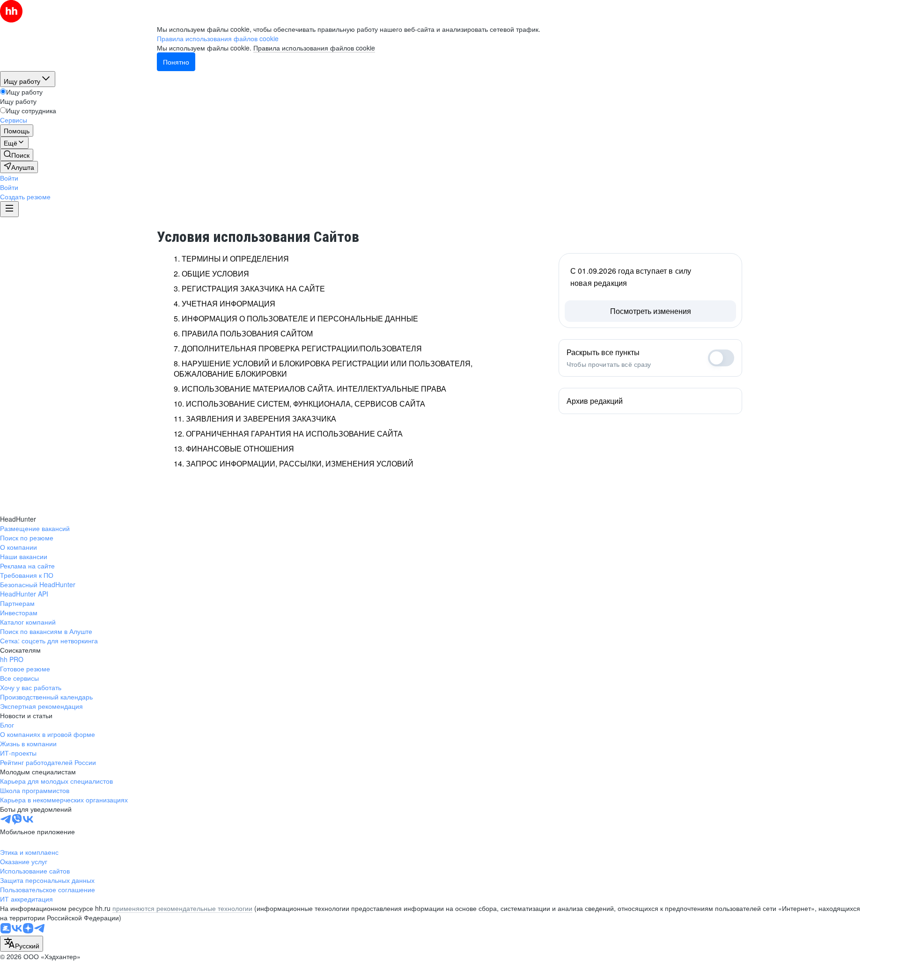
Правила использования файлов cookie (314, 47)
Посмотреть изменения (650, 311)
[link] (16, 155)
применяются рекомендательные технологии (182, 908)
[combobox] (21, 944)
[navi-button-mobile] (9, 209)
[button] (9, 177)
